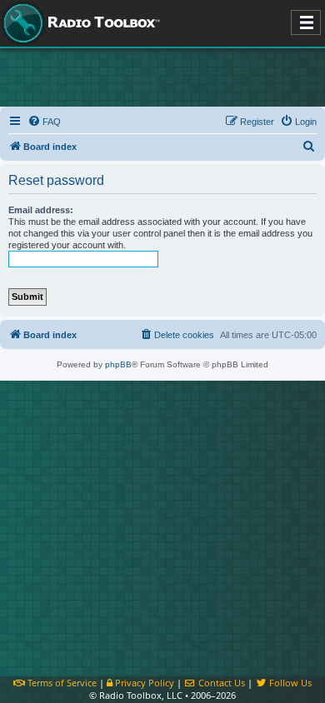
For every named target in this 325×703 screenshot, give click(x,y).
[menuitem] (44, 122)
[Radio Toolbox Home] (79, 23)
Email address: (40, 210)
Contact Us (220, 682)
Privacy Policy (143, 682)
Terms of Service (61, 682)
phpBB (118, 364)
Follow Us (289, 682)
